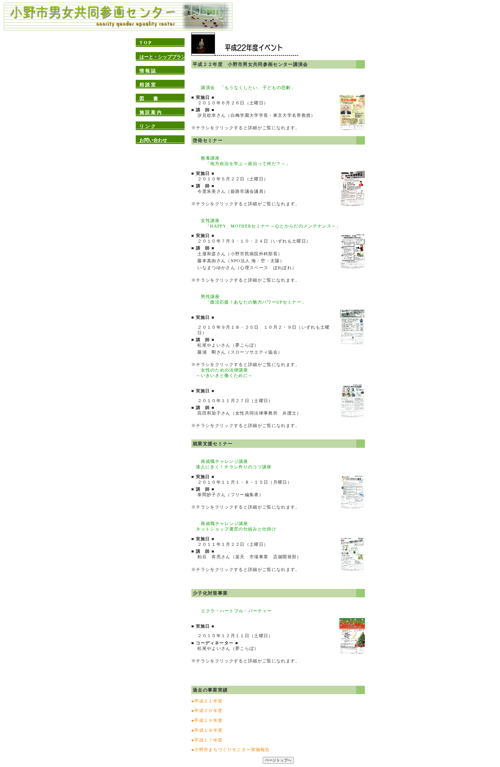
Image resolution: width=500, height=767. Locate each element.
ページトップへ (278, 760)
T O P (145, 42)
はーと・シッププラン (162, 56)
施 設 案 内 (150, 112)
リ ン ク (147, 126)
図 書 (148, 98)
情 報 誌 (147, 70)
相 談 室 (147, 84)
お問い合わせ (153, 140)
